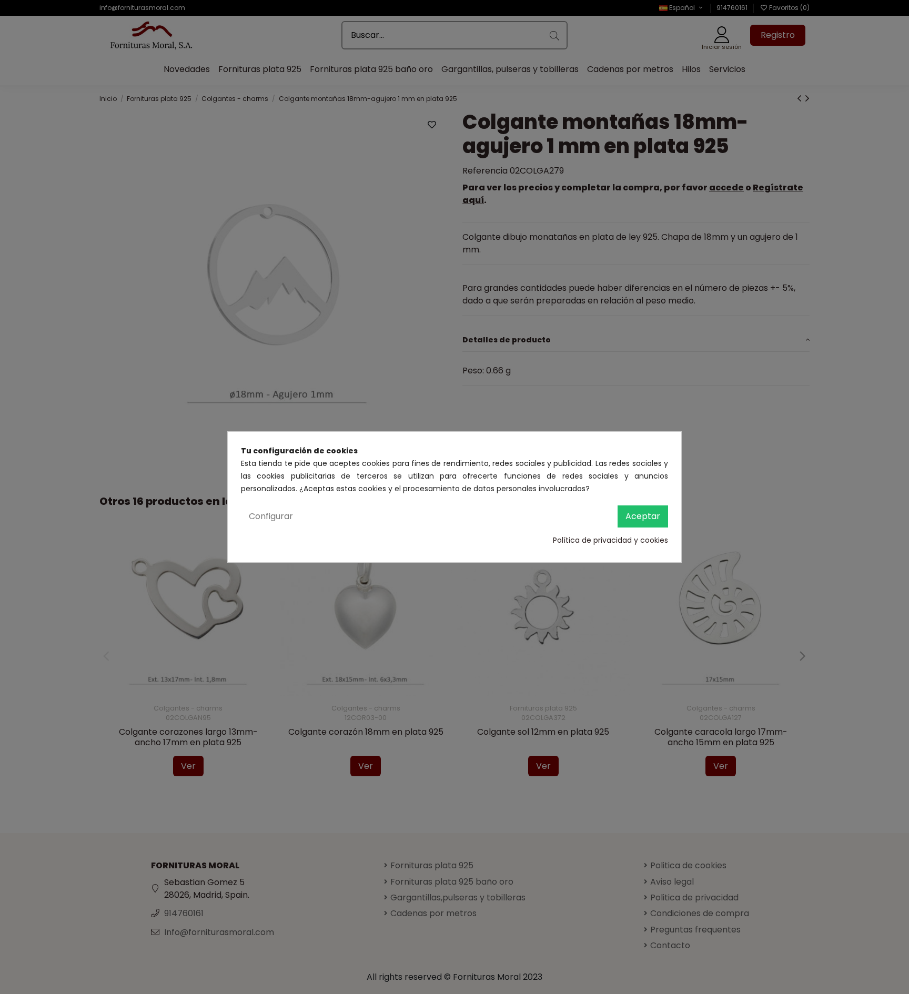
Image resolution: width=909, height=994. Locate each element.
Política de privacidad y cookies (610, 540)
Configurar (271, 516)
